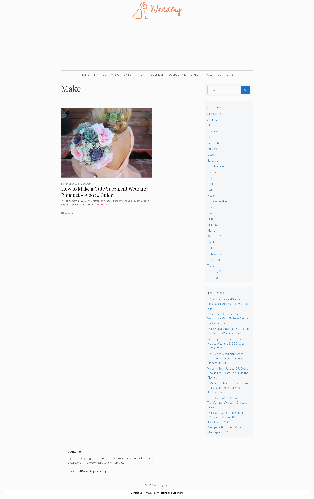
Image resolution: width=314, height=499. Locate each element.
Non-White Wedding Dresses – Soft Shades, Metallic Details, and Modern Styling (227, 358)
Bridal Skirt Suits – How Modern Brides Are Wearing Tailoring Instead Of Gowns (226, 417)
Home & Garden (217, 201)
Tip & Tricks (214, 259)
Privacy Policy (151, 492)
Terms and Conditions (172, 492)
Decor (211, 154)
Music (115, 74)
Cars (210, 137)
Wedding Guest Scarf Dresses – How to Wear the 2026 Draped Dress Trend (226, 343)
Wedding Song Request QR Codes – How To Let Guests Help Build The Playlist (228, 373)
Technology (214, 254)
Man (210, 218)
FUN (210, 189)
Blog (210, 125)
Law (209, 213)
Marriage (213, 224)
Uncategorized (216, 271)
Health (211, 195)
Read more (102, 204)
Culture (212, 148)
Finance (100, 74)
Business (157, 74)
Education (213, 160)
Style (194, 74)
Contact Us (225, 74)
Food (210, 183)
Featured (212, 172)
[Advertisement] (157, 46)
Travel (207, 74)
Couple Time (177, 74)
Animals (212, 119)
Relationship (215, 236)
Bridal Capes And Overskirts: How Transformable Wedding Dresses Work (228, 402)
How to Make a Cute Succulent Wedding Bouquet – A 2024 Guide (104, 191)
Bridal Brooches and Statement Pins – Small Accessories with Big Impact (227, 304)
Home (85, 74)
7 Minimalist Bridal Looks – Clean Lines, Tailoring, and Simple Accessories (227, 387)
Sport (210, 242)
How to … (213, 207)
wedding (69, 212)
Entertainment (135, 74)
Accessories (214, 113)
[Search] (245, 90)
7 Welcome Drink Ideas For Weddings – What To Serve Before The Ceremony (227, 318)
